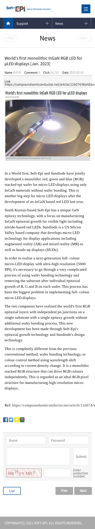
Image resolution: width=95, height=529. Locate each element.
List (12, 490)
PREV (10, 38)
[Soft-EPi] (28, 9)
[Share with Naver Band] (22, 419)
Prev (64, 490)
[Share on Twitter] (11, 419)
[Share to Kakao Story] (16, 419)
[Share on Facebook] (5, 419)
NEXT (85, 38)
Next (83, 490)
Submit (81, 456)
